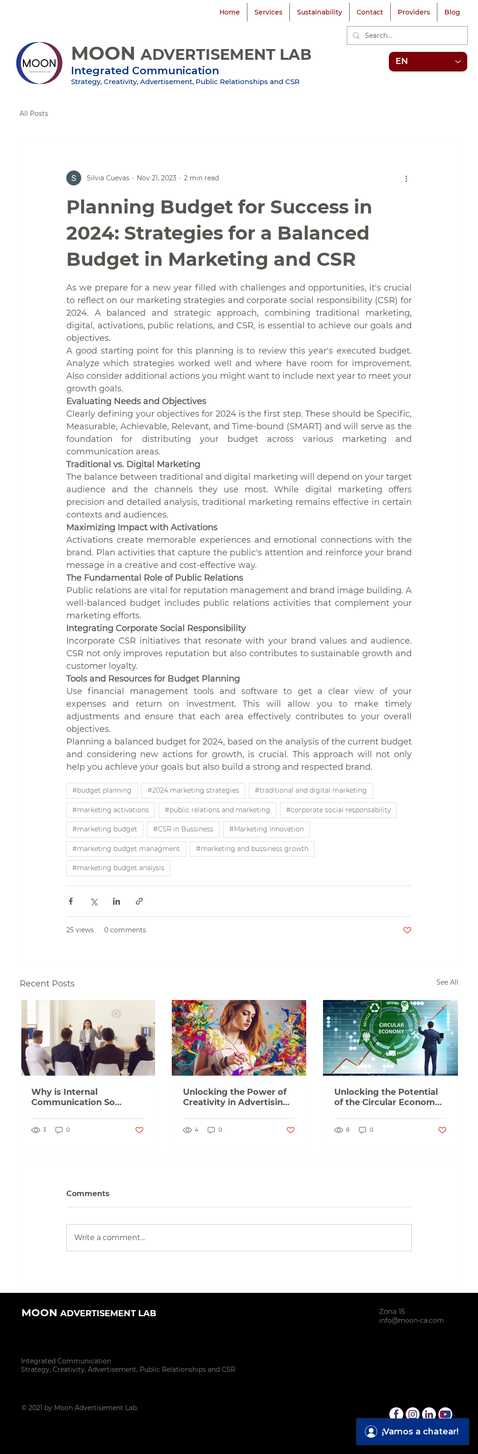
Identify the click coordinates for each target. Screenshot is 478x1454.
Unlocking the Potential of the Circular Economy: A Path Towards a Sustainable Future (388, 1097)
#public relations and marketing (217, 810)
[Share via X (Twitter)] (93, 901)
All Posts (34, 113)
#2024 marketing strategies (193, 790)
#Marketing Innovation (266, 829)
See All (447, 982)
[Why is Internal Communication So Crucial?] (87, 1038)
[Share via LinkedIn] (116, 901)
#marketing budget (104, 829)
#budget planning (102, 790)
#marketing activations (110, 810)
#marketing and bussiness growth (252, 848)
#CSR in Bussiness (183, 829)
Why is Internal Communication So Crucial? (73, 1097)
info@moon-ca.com (411, 1320)
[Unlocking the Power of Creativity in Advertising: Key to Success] (239, 1038)
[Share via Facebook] (70, 901)
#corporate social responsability (338, 810)
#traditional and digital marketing (311, 790)
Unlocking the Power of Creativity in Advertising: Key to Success (237, 1097)
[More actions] (406, 178)
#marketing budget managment (126, 848)
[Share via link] (139, 901)
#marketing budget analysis (118, 868)
